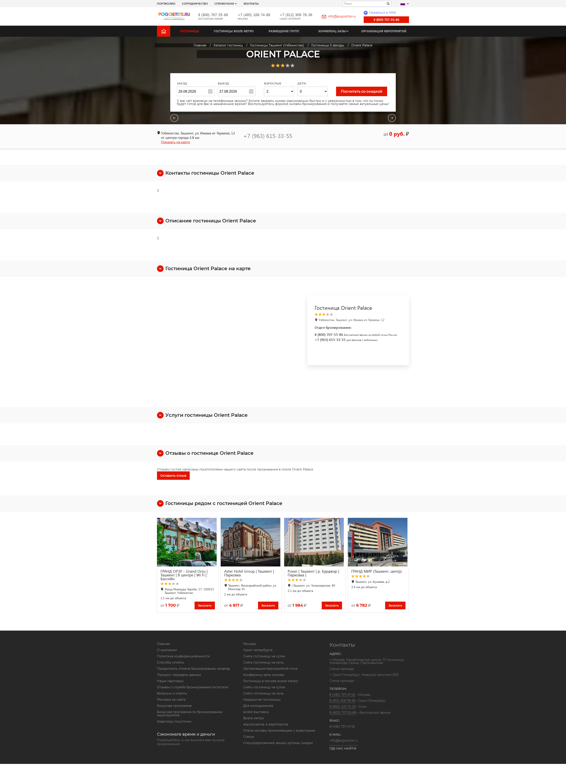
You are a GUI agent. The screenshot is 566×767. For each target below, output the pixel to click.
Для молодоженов (258, 706)
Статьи (248, 737)
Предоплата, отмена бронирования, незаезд (193, 669)
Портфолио (166, 3)
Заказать (205, 605)
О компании (167, 650)
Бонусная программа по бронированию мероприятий (189, 713)
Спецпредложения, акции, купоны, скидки (278, 743)
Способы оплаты (170, 662)
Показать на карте (175, 142)
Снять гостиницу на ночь (263, 662)
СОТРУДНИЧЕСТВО (195, 3)
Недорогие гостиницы (262, 700)
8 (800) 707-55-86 (213, 15)
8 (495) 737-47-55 (342, 695)
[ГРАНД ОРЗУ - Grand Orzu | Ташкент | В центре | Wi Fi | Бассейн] (187, 542)
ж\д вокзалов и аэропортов (265, 724)
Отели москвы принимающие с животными (279, 731)
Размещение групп (284, 31)
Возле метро (253, 718)
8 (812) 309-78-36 (342, 701)
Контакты (251, 3)
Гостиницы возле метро (234, 31)
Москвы (249, 644)
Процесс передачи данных (179, 675)
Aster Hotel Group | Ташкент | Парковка (249, 573)
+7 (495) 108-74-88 (254, 15)
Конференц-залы (332, 31)
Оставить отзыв (173, 476)
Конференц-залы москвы (263, 675)
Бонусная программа (174, 706)
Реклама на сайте (171, 700)
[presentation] (174, 118)
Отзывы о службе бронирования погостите (192, 687)
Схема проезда (341, 669)
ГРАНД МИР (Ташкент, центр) (376, 571)
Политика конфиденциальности (183, 656)
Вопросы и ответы (172, 693)
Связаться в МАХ (380, 13)
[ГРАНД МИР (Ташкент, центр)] (378, 542)
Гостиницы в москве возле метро (270, 681)
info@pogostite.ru (342, 16)
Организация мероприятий (383, 31)
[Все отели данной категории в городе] (357, 314)
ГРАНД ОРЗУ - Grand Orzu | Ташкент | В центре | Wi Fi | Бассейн (184, 575)
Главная (163, 644)
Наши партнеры (170, 681)
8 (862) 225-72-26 (342, 707)
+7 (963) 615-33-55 (267, 136)
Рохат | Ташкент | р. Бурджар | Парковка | (313, 573)
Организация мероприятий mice (270, 669)
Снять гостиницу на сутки (264, 656)
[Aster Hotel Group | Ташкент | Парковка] (251, 542)
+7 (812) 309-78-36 (296, 15)
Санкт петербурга (257, 650)
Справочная (224, 3)
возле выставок (256, 712)
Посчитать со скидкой (361, 91)
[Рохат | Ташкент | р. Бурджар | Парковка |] (315, 542)
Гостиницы (189, 31)
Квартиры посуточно (174, 721)
